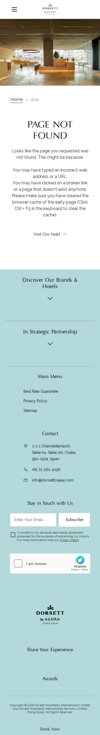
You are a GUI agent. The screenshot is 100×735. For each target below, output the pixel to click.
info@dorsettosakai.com (53, 480)
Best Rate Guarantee (40, 391)
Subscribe (74, 519)
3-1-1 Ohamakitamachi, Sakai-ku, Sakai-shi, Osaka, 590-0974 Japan (54, 452)
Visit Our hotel (47, 234)
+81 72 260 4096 (46, 469)
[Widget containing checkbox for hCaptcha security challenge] (50, 563)
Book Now (50, 729)
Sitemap (30, 410)
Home (16, 99)
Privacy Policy (35, 401)
